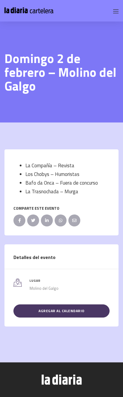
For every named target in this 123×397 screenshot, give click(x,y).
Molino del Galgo (44, 288)
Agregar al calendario (61, 311)
